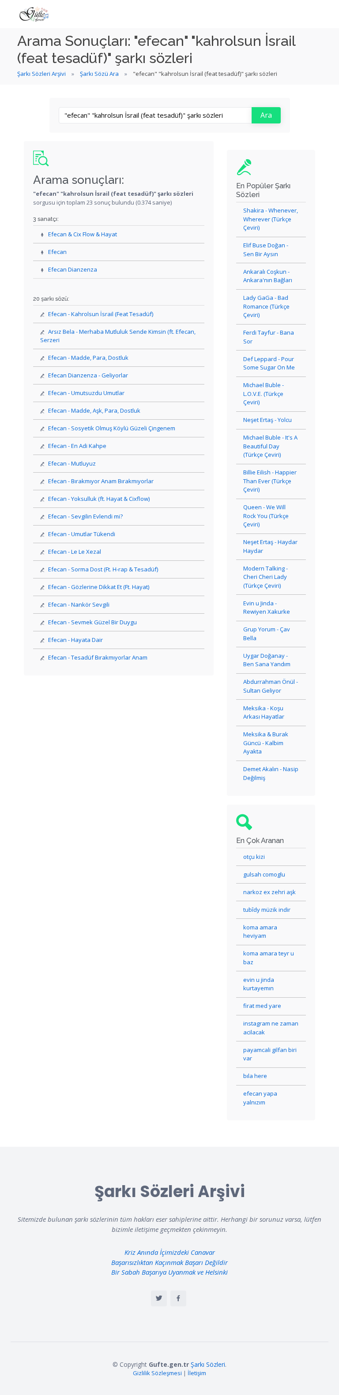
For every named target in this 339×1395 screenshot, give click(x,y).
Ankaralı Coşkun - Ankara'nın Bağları (267, 276)
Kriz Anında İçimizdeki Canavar (169, 1252)
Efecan (57, 252)
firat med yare (262, 1006)
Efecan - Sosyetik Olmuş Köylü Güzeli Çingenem (111, 428)
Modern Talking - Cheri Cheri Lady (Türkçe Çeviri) (265, 576)
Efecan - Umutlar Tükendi (81, 534)
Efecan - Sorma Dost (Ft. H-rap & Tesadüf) (103, 569)
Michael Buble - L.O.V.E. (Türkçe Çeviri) (263, 393)
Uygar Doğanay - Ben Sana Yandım (266, 660)
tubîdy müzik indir (266, 910)
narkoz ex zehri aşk (269, 892)
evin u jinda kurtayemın (258, 984)
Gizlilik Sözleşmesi (157, 1373)
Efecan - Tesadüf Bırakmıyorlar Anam (97, 657)
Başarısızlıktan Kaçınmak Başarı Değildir (169, 1262)
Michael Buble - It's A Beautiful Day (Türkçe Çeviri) (270, 446)
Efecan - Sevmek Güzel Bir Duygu (92, 622)
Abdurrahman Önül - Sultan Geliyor (270, 686)
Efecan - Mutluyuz (72, 463)
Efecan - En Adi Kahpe (77, 446)
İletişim (197, 1373)
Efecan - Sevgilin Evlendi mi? (85, 516)
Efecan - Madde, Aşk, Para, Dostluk (94, 410)
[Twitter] (159, 1298)
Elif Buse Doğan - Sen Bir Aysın (265, 249)
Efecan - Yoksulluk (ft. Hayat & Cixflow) (99, 499)
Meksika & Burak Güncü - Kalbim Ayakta (265, 742)
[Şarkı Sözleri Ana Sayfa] (35, 14)
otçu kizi (254, 857)
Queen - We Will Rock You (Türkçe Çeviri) (266, 515)
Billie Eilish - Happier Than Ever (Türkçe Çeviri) (270, 480)
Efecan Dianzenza (72, 269)
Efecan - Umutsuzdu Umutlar (86, 393)
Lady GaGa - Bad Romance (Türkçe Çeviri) (266, 306)
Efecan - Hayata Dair (75, 640)
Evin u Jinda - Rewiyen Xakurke (266, 607)
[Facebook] (178, 1298)
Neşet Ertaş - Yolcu (267, 420)
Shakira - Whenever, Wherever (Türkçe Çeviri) (270, 218)
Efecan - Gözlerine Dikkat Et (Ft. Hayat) (98, 587)
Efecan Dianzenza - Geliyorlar (88, 375)
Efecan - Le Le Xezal (74, 552)
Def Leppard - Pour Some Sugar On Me (269, 363)
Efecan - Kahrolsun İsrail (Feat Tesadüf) (100, 314)
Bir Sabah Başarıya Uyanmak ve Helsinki (169, 1272)
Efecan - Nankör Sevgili (78, 604)
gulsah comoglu (264, 874)
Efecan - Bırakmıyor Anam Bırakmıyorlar (101, 481)
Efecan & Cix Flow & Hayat (82, 234)
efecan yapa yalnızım (260, 1097)
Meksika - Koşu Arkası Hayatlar (263, 712)
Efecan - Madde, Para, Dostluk (88, 358)
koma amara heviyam (260, 931)
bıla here (255, 1076)
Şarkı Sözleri (208, 1364)
